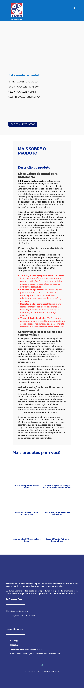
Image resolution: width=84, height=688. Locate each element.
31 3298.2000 (15, 645)
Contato (32, 427)
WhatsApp (23, 435)
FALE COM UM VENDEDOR (23, 124)
